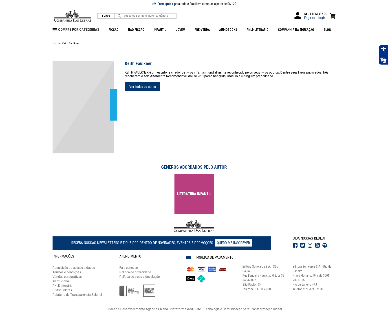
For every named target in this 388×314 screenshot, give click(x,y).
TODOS (106, 15)
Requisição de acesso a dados (74, 267)
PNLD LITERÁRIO (258, 29)
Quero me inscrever (233, 243)
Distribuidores (62, 290)
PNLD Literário (63, 285)
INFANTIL (160, 29)
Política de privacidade (135, 272)
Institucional (61, 281)
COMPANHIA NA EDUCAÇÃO (296, 29)
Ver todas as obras (142, 87)
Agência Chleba (157, 309)
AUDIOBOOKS (228, 29)
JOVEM (180, 29)
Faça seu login (315, 18)
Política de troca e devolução (139, 276)
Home (56, 43)
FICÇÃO (114, 29)
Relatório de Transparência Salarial (77, 294)
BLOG (327, 29)
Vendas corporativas (67, 276)
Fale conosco (128, 267)
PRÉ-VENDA (202, 29)
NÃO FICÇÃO (136, 29)
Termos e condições (67, 272)
